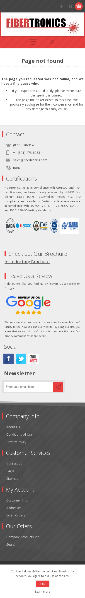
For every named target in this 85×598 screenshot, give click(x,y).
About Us (13, 427)
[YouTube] (33, 359)
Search (11, 544)
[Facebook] (8, 359)
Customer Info (17, 500)
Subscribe (58, 387)
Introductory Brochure (27, 261)
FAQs (10, 471)
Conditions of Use (19, 434)
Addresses (14, 508)
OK (42, 584)
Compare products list (22, 537)
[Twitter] (21, 359)
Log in (70, 6)
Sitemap (12, 478)
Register (62, 6)
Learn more (42, 591)
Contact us (14, 463)
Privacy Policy (16, 442)
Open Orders (15, 515)
